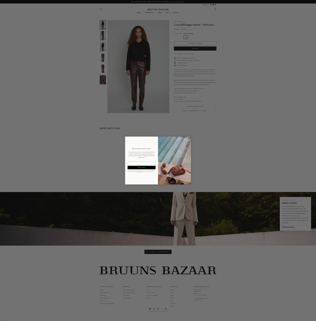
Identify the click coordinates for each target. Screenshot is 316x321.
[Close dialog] (188, 138)
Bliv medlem (141, 167)
